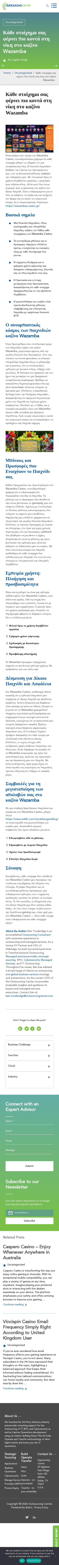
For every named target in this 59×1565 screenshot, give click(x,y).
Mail (39, 1029)
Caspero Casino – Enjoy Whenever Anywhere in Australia (27, 1252)
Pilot (23, 1471)
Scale (23, 1476)
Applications (11, 1464)
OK (22, 1561)
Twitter (27, 1517)
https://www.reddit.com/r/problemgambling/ (32, 819)
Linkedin (20, 1029)
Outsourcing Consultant (36, 935)
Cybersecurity (12, 1476)
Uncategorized (14, 22)
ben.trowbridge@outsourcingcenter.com (29, 996)
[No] (55, 1556)
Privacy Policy (41, 1508)
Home (7, 73)
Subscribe (29, 1221)
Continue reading (13, 1304)
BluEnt (29, 1508)
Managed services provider (21, 956)
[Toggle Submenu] (49, 1045)
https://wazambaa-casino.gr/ (23, 206)
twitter (26, 1029)
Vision (24, 1467)
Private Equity (12, 1488)
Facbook (32, 1029)
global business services (25, 974)
